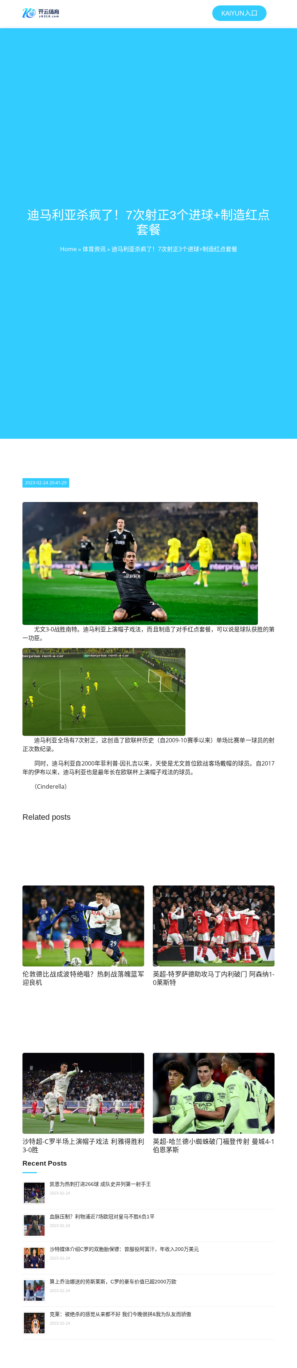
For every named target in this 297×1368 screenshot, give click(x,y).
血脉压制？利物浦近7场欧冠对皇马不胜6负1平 (102, 1216)
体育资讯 (94, 249)
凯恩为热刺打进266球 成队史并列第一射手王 (100, 1184)
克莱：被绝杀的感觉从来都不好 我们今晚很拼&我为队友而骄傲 (120, 1314)
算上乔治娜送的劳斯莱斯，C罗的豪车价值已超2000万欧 (113, 1282)
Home (68, 249)
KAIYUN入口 (239, 13)
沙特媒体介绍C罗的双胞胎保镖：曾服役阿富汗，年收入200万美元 (124, 1249)
